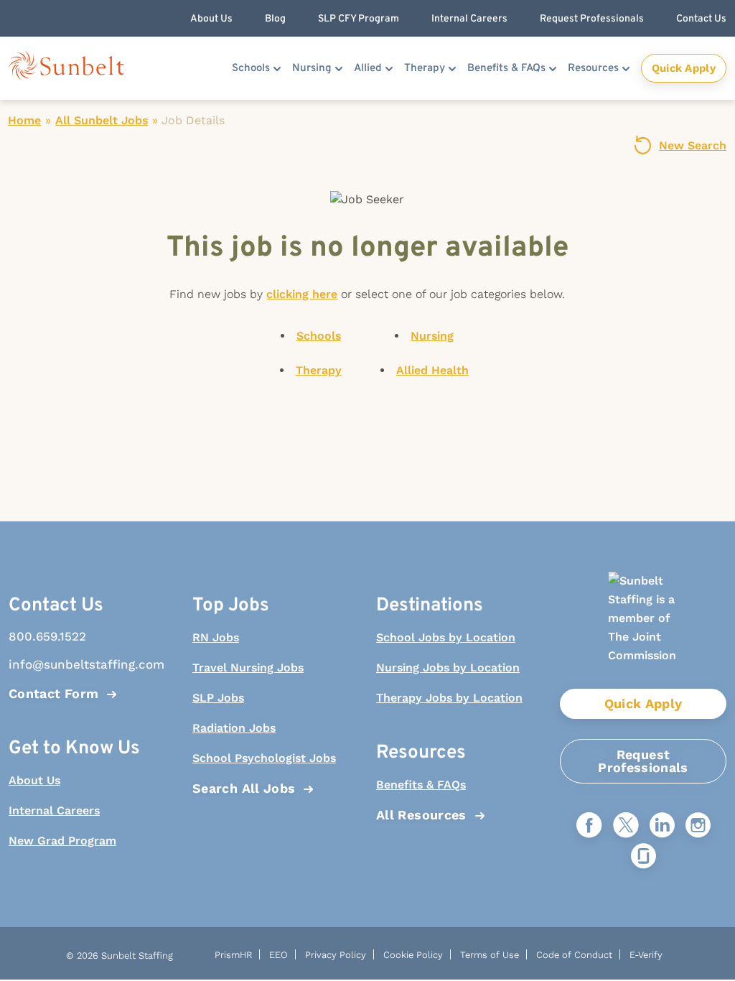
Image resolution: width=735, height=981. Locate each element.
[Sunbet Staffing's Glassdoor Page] (643, 857)
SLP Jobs (218, 698)
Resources (593, 68)
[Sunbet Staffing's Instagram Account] (698, 826)
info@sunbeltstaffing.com (86, 664)
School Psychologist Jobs (264, 758)
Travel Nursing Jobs (248, 667)
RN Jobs (215, 637)
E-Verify (646, 954)
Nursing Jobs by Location (448, 667)
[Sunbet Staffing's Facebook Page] (589, 826)
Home (24, 120)
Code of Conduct (574, 954)
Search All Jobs (243, 788)
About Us (34, 780)
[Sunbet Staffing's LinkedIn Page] (662, 826)
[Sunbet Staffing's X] (626, 826)
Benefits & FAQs (506, 68)
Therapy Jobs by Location (449, 698)
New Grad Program (62, 840)
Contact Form (53, 693)
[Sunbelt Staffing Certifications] (643, 630)
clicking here (301, 294)
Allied (368, 68)
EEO (278, 954)
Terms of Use (489, 954)
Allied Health (432, 370)
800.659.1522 (47, 636)
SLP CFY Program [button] (358, 19)
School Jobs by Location (445, 637)
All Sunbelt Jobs (101, 120)
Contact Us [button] (701, 19)
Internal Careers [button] (469, 19)
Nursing (312, 68)
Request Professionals (643, 761)
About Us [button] (211, 19)
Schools (251, 68)
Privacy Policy (335, 954)
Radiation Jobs (234, 728)
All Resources (421, 814)
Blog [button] (275, 19)
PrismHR (233, 954)
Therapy (424, 68)
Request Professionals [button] (592, 19)
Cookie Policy (413, 954)
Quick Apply (684, 68)
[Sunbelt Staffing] (66, 68)
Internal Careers (54, 810)
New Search (692, 145)
